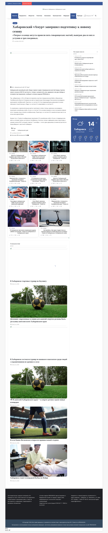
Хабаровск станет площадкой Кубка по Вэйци (29, 478)
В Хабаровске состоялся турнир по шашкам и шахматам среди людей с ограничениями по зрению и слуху (38, 360)
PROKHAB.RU (93, 524)
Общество (31, 15)
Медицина (66, 15)
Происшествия (57, 15)
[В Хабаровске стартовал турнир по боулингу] (38, 264)
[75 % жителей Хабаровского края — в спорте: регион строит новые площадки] (38, 382)
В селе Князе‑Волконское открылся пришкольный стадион (34, 440)
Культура (79, 15)
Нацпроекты (22, 15)
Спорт (73, 15)
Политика (39, 15)
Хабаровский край (23, 130)
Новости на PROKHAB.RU (79, 522)
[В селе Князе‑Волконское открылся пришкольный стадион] (38, 423)
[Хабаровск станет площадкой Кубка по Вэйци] (38, 460)
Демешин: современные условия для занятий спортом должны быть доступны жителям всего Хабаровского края (38, 320)
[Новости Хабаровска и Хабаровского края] (54, 9)
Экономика (47, 15)
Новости (14, 15)
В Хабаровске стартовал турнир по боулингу (28, 281)
